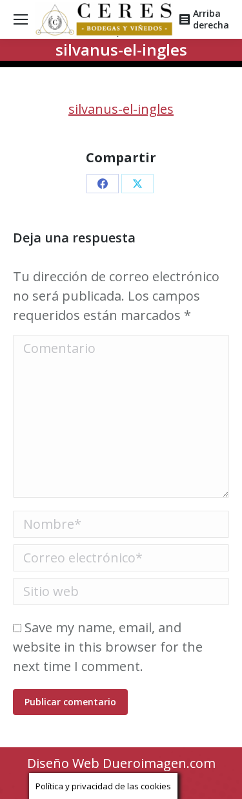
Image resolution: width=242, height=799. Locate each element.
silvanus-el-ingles (121, 109)
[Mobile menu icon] (20, 19)
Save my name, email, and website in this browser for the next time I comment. (108, 647)
